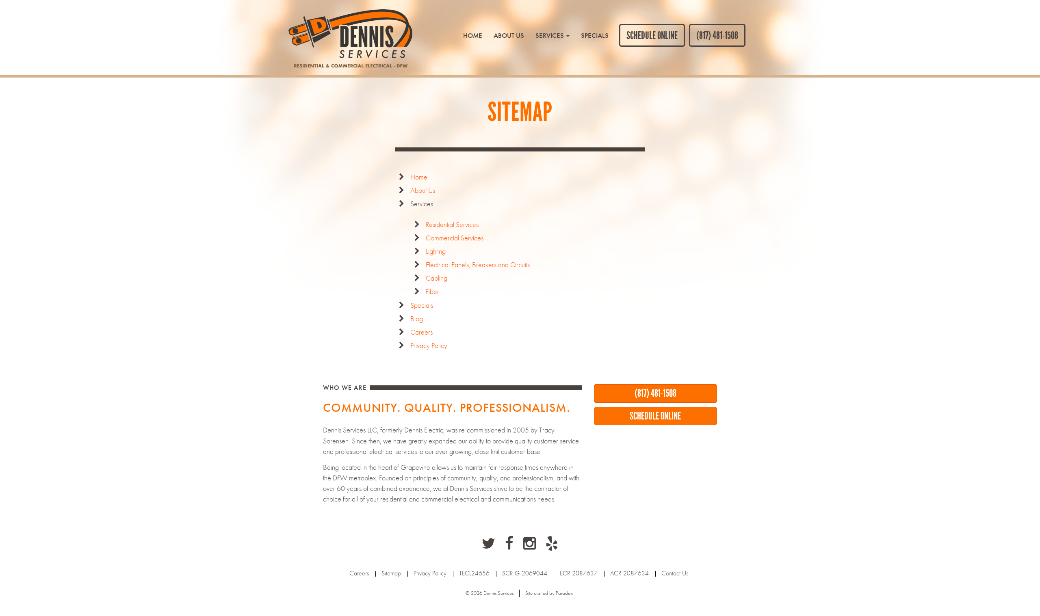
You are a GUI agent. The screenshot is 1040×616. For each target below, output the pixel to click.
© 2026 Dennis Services (490, 593)
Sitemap (391, 573)
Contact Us (674, 573)
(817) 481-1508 (717, 35)
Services (550, 35)
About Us (509, 35)
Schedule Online (652, 35)
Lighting (436, 251)
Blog (416, 318)
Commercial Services (454, 237)
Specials (595, 35)
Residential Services (452, 224)
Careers (421, 332)
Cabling (436, 278)
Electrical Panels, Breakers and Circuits (478, 264)
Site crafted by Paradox (549, 593)
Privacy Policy (428, 345)
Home (472, 35)
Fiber (432, 291)
